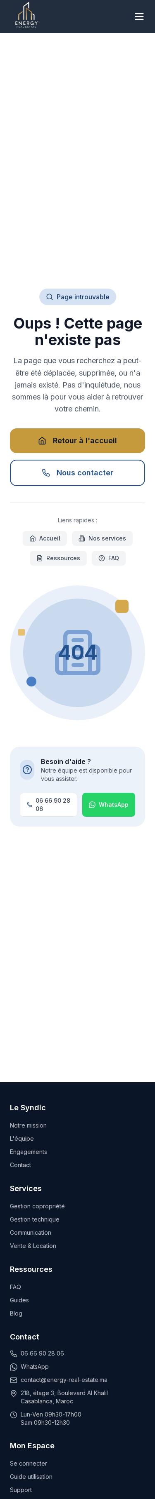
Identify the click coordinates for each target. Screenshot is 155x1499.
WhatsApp (114, 804)
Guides (19, 1300)
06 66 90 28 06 (53, 804)
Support (21, 1489)
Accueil (49, 538)
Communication (30, 1232)
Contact (20, 1164)
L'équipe (22, 1138)
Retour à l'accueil (85, 440)
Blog (16, 1313)
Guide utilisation (31, 1476)
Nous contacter (85, 472)
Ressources (63, 558)
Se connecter (28, 1463)
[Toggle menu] (139, 16)
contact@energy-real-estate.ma (64, 1379)
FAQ (113, 558)
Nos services (107, 538)
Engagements (28, 1151)
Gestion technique (35, 1219)
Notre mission (28, 1125)
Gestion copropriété (37, 1206)
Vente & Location (33, 1245)
